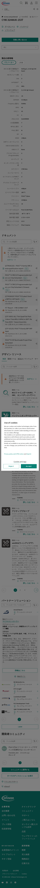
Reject (11, 466)
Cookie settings (20, 461)
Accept (29, 466)
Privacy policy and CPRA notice (14, 454)
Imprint (29, 454)
